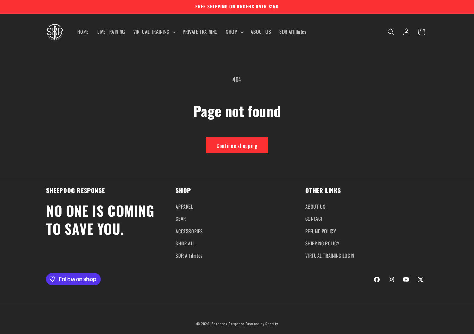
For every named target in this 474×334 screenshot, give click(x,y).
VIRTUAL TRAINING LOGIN (329, 255)
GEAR (181, 219)
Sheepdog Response (228, 323)
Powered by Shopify (262, 323)
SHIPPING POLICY (322, 243)
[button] (154, 31)
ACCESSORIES (189, 231)
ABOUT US (315, 206)
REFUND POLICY (320, 231)
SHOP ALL (185, 243)
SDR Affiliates (189, 255)
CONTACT (314, 219)
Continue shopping (237, 145)
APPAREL (184, 206)
